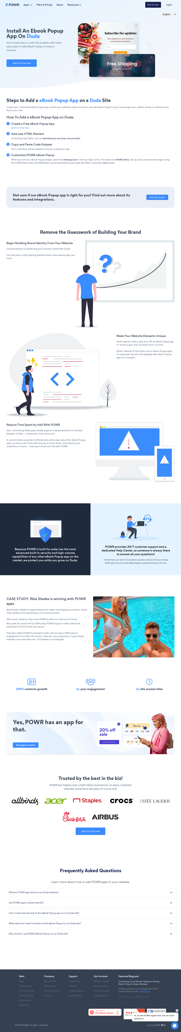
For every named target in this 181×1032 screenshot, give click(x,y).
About (59, 4)
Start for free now (22, 63)
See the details (157, 197)
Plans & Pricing (44, 4)
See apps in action (25, 745)
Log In (169, 4)
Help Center (124, 550)
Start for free (153, 4)
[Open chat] (174, 1025)
